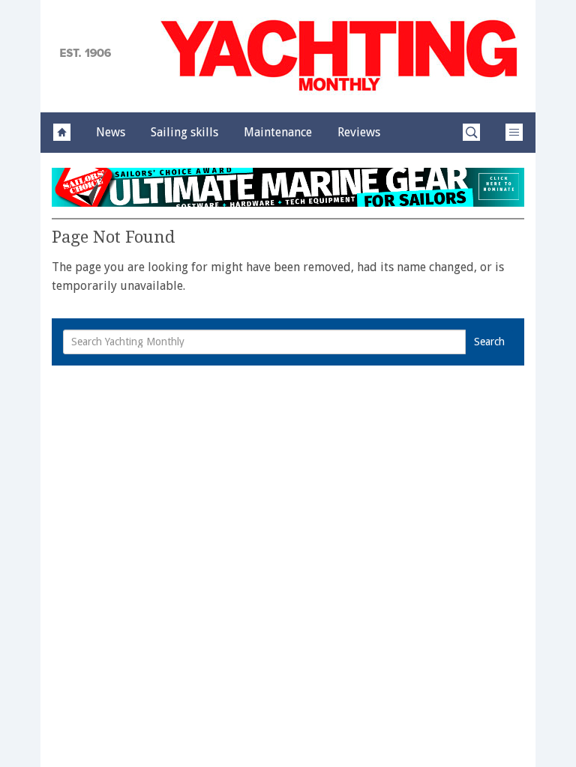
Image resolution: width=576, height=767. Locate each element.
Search (489, 342)
